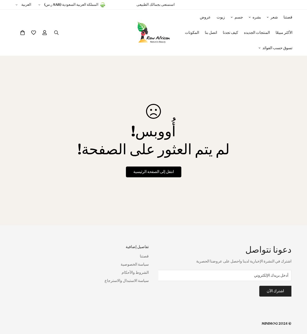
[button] (22, 32)
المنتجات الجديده (257, 32)
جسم (239, 17)
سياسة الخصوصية (135, 264)
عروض (205, 17)
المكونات (192, 32)
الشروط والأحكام (135, 272)
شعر (274, 17)
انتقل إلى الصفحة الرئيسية (153, 171)
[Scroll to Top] (9, 307)
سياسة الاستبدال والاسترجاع (127, 280)
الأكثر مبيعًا (284, 32)
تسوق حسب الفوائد (277, 48)
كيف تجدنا (230, 32)
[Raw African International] (153, 33)
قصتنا (287, 17)
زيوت (221, 17)
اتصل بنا (211, 32)
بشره (257, 17)
